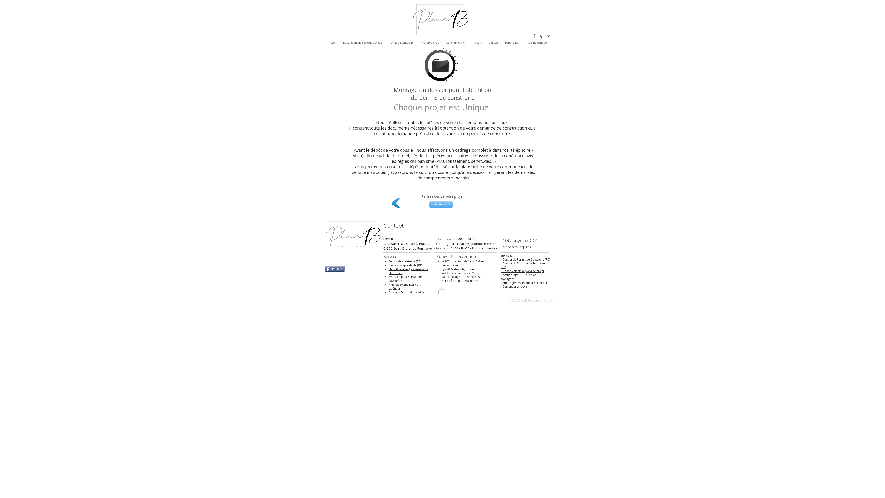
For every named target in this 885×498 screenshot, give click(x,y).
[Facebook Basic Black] (534, 36)
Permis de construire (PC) (405, 261)
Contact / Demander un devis (407, 292)
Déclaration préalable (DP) (406, 265)
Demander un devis (515, 286)
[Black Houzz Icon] (541, 36)
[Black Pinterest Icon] (548, 36)
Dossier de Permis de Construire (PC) (526, 259)
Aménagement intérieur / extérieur (524, 283)
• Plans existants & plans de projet (522, 271)
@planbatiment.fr (482, 244)
